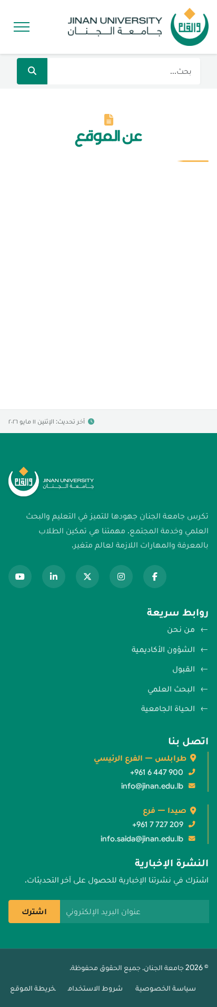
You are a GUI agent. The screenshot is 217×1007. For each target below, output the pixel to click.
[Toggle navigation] (20, 27)
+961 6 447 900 (156, 772)
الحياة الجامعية (168, 708)
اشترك (34, 911)
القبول (183, 669)
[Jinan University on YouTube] (20, 576)
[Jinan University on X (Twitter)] (87, 576)
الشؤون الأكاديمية (163, 649)
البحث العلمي (171, 689)
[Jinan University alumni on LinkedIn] (53, 576)
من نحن (181, 629)
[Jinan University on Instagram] (121, 576)
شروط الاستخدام (95, 988)
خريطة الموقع (32, 988)
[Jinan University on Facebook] (154, 576)
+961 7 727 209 (157, 824)
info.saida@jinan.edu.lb (142, 838)
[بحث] (32, 71)
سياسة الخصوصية (165, 988)
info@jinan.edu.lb (152, 786)
